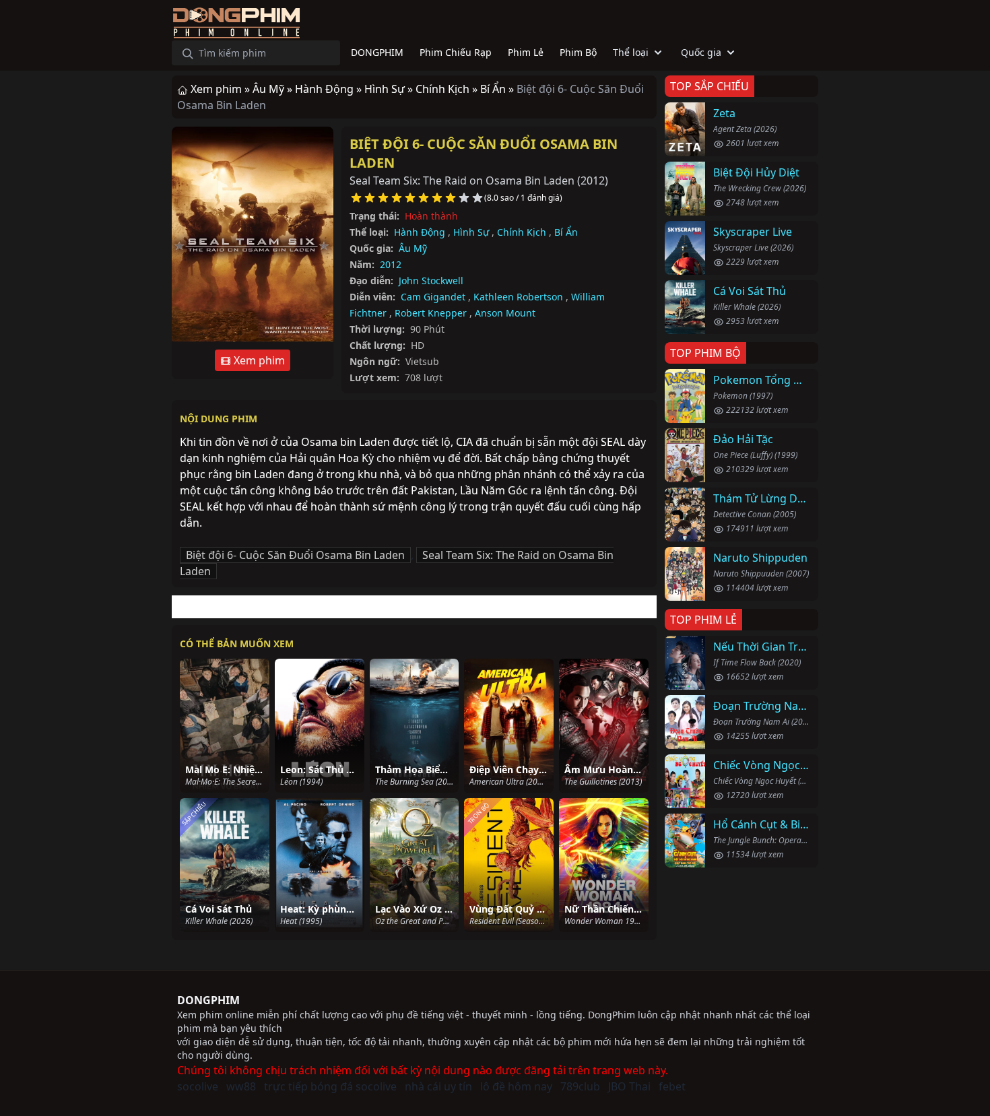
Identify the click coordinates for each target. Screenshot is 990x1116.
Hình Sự (471, 232)
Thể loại (631, 52)
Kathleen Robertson (518, 296)
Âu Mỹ (413, 248)
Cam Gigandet (433, 296)
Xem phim (258, 360)
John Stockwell (431, 280)
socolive (197, 1086)
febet (672, 1086)
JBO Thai (629, 1086)
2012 (390, 264)
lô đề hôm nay (516, 1086)
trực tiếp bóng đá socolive (330, 1086)
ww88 (241, 1086)
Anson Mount (505, 312)
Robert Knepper (431, 312)
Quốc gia (701, 52)
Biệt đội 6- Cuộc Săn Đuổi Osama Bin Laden (295, 555)
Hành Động (419, 232)
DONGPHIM (208, 1000)
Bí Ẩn (566, 232)
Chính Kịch (521, 232)
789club (580, 1086)
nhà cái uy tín (438, 1086)
